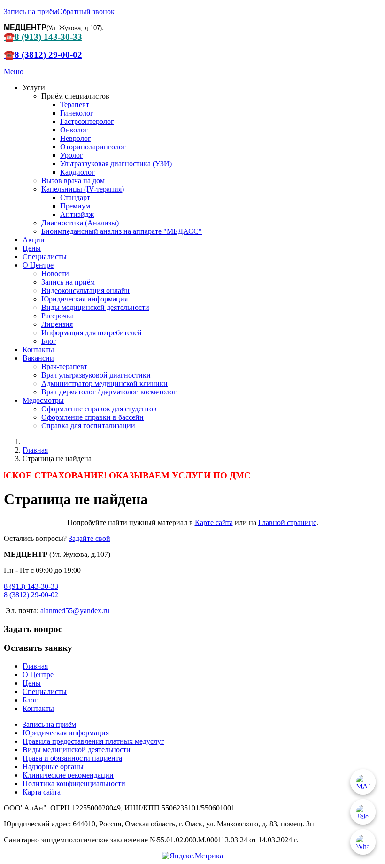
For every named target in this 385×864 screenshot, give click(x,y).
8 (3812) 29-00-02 (31, 595)
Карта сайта (42, 792)
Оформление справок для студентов (99, 409)
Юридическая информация (84, 299)
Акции (34, 240)
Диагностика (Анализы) (80, 223)
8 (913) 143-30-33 (31, 586)
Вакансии (38, 358)
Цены (32, 248)
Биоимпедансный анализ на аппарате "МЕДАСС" (121, 231)
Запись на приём (30, 11)
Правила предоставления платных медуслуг (93, 741)
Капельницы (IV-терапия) (82, 189)
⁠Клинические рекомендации (68, 775)
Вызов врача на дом (73, 181)
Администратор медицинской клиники (104, 383)
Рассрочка (57, 316)
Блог (48, 341)
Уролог (71, 155)
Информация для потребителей (91, 333)
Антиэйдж (77, 214)
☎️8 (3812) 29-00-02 (43, 55)
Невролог (75, 138)
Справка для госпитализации (88, 426)
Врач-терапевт (64, 366)
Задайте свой (89, 538)
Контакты (38, 350)
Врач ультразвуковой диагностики (96, 375)
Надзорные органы (53, 767)
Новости (55, 274)
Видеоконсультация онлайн (85, 290)
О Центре (38, 265)
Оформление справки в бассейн (92, 417)
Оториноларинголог (93, 147)
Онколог (74, 130)
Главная (35, 666)
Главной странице (287, 522)
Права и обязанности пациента (72, 758)
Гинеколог (76, 113)
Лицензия (57, 324)
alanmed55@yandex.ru (74, 611)
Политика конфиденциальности (74, 783)
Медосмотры (43, 400)
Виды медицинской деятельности (95, 307)
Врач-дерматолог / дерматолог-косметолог (109, 392)
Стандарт (75, 197)
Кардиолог (77, 172)
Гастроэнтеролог (87, 121)
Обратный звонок (86, 11)
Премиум (75, 206)
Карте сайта (214, 522)
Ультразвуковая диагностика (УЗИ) (116, 164)
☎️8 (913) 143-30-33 (43, 37)
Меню (13, 72)
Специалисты (45, 257)
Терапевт (74, 104)
